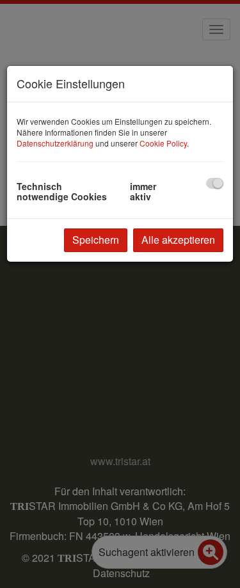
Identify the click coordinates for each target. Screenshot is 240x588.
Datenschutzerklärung (55, 143)
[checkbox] (214, 183)
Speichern (95, 239)
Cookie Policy (163, 143)
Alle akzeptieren (178, 239)
